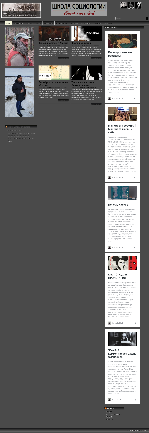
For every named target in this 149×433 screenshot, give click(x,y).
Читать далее (63, 58)
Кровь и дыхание (81, 43)
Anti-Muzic (108, 23)
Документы (48, 23)
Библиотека (18, 23)
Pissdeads (109, 419)
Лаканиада (49, 45)
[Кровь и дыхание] (86, 33)
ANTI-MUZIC (110, 408)
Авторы (29, 23)
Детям (38, 23)
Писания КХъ (86, 23)
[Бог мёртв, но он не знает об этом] (54, 72)
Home (8, 23)
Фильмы (98, 23)
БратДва (109, 412)
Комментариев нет (91, 87)
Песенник (74, 23)
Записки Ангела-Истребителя (19, 127)
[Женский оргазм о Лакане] (54, 33)
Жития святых (61, 23)
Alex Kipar (49, 87)
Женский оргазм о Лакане (53, 43)
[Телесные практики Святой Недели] (86, 72)
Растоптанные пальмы (14, 130)
